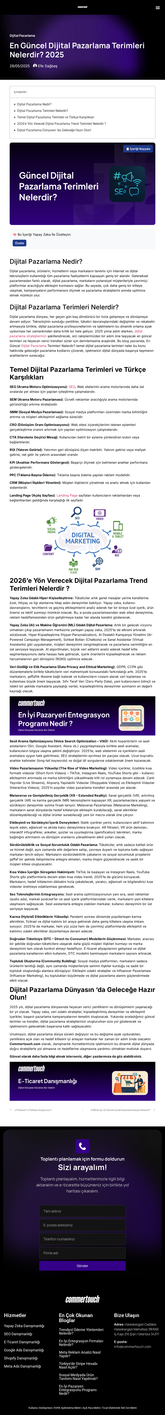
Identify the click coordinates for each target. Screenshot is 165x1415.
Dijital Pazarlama (22, 35)
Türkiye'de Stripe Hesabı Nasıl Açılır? (78, 1365)
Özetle (19, 243)
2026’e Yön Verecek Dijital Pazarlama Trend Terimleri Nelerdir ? (61, 124)
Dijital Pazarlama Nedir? (34, 104)
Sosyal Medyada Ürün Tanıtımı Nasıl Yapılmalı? (78, 1377)
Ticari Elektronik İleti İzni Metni (119, 1407)
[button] (157, 7)
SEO (72, 387)
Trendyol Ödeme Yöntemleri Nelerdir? (81, 1331)
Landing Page (67, 495)
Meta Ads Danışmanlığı (22, 1366)
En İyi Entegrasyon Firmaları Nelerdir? (81, 1343)
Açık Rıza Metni (91, 1407)
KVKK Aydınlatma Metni (67, 1407)
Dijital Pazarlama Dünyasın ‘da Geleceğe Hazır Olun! (54, 130)
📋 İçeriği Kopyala (138, 148)
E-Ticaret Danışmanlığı (22, 1342)
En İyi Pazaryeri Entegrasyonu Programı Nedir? (78, 1390)
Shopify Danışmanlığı (21, 1358)
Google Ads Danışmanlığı (24, 1350)
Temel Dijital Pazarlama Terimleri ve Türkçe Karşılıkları (55, 117)
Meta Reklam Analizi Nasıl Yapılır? (80, 1354)
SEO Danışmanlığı (18, 1334)
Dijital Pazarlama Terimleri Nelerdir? (42, 111)
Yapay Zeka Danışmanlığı (24, 1326)
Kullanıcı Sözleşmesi (40, 1407)
